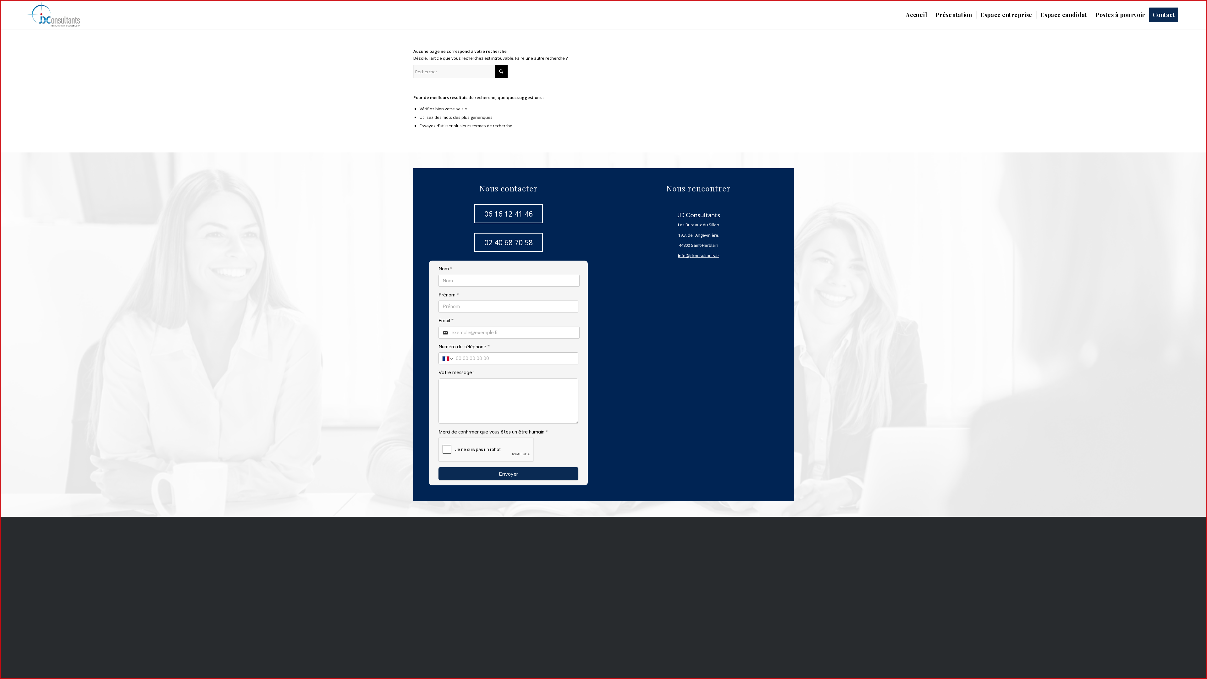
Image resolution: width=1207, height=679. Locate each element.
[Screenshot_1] (58, 15)
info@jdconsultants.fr (698, 255)
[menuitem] (916, 15)
